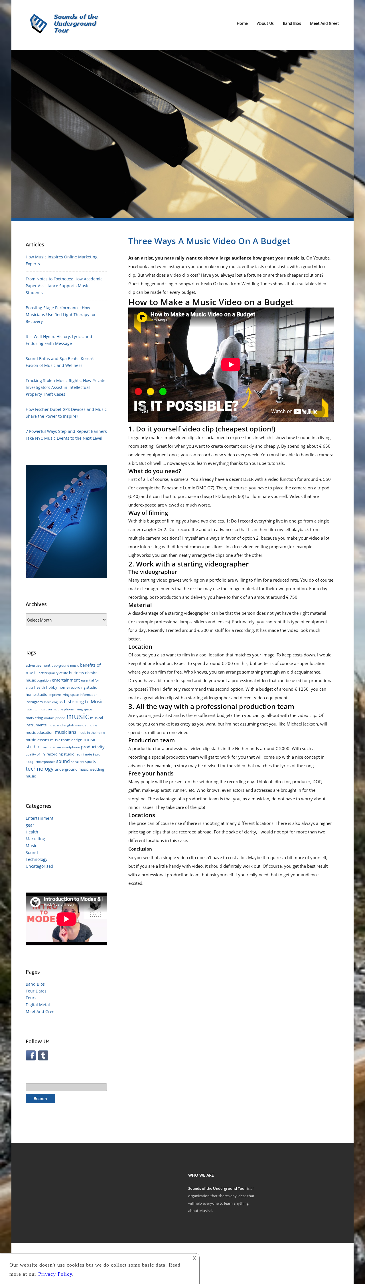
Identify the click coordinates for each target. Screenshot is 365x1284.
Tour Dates (36, 991)
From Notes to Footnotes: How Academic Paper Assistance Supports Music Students (64, 285)
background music (65, 666)
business (76, 672)
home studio (36, 694)
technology (40, 768)
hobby (51, 687)
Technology (36, 859)
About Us (265, 23)
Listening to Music (84, 701)
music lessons (37, 739)
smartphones (45, 762)
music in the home (91, 733)
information (89, 695)
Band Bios (292, 23)
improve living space (63, 695)
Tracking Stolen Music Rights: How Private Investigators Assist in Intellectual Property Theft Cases (66, 387)
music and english (61, 725)
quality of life (35, 754)
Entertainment (39, 818)
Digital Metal (38, 1004)
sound (63, 761)
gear (30, 825)
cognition (44, 680)
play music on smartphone (60, 747)
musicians (65, 732)
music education (40, 732)
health (39, 687)
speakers (77, 762)
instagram (34, 701)
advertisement (38, 665)
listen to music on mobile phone (50, 709)
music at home (86, 725)
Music (31, 845)
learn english (53, 702)
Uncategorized (39, 866)
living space (83, 709)
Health (32, 832)
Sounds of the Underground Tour (217, 1188)
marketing (34, 717)
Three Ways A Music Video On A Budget (209, 241)
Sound (32, 852)
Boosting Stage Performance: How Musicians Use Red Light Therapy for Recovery (61, 314)
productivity (93, 746)
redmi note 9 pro (88, 754)
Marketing (35, 838)
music (77, 716)
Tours (31, 997)
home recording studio (77, 687)
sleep (30, 761)
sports (90, 761)
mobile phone (54, 718)
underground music (71, 769)
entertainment (66, 680)
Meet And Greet (324, 23)
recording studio (60, 754)
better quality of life (53, 673)
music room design (66, 739)
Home (242, 23)
